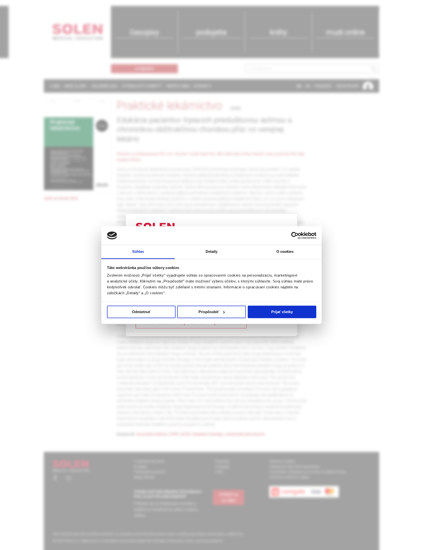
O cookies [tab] (285, 252)
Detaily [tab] (212, 252)
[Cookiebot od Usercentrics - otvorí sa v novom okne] (294, 235)
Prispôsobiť (209, 312)
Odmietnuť (141, 312)
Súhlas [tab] (138, 252)
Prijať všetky (282, 312)
